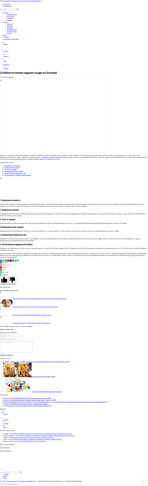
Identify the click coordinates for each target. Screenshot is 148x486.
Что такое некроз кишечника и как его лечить (30, 441)
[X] (11, 261)
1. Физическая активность (12, 166)
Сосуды (5, 13)
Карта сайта (7, 6)
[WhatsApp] (15, 261)
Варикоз (10, 20)
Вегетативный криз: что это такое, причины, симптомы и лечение (35, 307)
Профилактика (12, 15)
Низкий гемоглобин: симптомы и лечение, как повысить (32, 323)
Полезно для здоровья (11, 39)
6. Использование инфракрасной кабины (17, 175)
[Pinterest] (8, 261)
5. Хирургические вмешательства (14, 173)
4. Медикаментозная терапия (13, 171)
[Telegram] (18, 261)
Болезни (10, 28)
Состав (9, 33)
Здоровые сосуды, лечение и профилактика (21, 481)
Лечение (10, 18)
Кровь (5, 22)
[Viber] (13, 261)
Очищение (10, 16)
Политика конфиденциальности (9, 484)
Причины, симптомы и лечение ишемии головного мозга (32, 315)
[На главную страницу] (74, 1)
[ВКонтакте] (1, 261)
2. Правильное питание (11, 167)
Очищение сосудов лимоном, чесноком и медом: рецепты (34, 437)
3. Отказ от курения (10, 169)
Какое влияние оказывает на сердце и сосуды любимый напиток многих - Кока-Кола (43, 434)
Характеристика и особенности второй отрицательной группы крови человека (47, 436)
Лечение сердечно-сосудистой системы (55, 157)
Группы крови (11, 31)
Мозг (5, 35)
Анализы (10, 24)
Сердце (5, 37)
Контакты (6, 4)
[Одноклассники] (3, 261)
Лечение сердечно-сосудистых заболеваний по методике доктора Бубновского (40, 299)
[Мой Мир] (6, 261)
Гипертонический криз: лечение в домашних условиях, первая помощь (37, 439)
